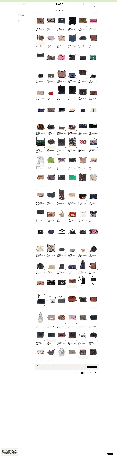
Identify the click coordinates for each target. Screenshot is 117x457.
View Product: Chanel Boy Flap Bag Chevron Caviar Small (83, 231)
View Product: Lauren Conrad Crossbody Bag (40, 319)
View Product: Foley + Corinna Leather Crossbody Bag (62, 337)
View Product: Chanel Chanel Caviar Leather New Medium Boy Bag (93, 196)
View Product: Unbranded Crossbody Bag (93, 22)
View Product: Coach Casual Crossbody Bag (51, 302)
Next (96, 372)
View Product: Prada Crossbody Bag (62, 92)
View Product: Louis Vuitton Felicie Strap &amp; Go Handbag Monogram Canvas (62, 126)
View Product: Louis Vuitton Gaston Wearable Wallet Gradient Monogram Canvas (72, 266)
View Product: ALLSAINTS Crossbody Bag (51, 354)
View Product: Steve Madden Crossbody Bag (62, 22)
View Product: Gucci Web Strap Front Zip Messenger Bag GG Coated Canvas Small (72, 57)
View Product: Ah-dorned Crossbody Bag (93, 179)
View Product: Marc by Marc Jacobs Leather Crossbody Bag (72, 40)
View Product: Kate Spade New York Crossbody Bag (51, 40)
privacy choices (13, 453)
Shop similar (38, 43)
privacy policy (5, 454)
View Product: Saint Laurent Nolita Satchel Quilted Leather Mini (40, 231)
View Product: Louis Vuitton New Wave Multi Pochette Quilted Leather (51, 126)
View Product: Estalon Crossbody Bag (83, 179)
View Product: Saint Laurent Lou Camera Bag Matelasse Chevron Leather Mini (62, 248)
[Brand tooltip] (20, 20)
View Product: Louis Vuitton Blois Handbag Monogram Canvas (40, 126)
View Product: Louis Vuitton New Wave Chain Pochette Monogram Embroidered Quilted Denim (72, 248)
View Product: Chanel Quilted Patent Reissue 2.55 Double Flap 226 (93, 126)
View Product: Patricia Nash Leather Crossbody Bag (40, 22)
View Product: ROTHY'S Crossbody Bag (51, 337)
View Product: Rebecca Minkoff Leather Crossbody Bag (40, 57)
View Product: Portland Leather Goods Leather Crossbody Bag (72, 302)
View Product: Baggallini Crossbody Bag (51, 196)
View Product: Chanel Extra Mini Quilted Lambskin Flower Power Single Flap (40, 284)
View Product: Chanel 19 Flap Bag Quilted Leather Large (51, 57)
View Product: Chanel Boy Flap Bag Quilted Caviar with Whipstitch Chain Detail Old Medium (40, 92)
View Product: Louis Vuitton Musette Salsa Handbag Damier (93, 266)
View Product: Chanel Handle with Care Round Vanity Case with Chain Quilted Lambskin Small (93, 248)
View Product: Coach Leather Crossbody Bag (40, 214)
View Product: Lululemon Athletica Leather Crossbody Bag (83, 284)
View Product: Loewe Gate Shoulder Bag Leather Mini (83, 248)
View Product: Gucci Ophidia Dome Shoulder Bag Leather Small (93, 109)
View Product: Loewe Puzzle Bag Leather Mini (62, 57)
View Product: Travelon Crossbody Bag (83, 319)
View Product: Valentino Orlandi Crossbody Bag (93, 337)
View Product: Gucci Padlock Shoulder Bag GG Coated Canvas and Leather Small (72, 214)
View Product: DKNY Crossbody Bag (62, 354)
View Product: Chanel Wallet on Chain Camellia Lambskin (83, 109)
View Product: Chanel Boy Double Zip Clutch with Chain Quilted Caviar (93, 74)
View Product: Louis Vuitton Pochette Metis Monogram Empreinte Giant (72, 74)
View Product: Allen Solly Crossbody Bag (83, 22)
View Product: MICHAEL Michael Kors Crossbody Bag (62, 40)
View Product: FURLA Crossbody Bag (51, 319)
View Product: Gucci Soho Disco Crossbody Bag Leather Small (51, 92)
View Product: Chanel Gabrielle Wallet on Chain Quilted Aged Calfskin (72, 109)
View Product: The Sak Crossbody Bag (93, 162)
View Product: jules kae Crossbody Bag (51, 22)
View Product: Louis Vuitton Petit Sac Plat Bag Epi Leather (62, 266)
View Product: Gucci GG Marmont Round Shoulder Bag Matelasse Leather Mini (40, 266)
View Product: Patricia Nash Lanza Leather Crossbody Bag (40, 144)
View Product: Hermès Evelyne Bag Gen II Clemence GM (62, 74)
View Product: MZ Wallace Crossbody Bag (83, 302)
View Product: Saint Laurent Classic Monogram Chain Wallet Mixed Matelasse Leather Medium (51, 266)
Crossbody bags (21, 15)
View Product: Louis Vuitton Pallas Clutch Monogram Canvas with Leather (93, 92)
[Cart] (98, 6)
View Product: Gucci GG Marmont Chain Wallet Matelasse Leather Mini (93, 57)
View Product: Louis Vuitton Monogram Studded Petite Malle (62, 284)
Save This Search (92, 366)
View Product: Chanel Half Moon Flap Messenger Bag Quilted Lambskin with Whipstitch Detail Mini (51, 231)
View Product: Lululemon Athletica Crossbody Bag (93, 319)
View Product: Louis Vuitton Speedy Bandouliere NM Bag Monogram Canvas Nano (72, 126)
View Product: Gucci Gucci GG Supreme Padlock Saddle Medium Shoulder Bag (83, 196)
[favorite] (44, 26)
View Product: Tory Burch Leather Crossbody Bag (51, 144)
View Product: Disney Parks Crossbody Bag (72, 144)
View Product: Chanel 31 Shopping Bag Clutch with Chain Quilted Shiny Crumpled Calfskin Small (62, 231)
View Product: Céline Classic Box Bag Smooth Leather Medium (83, 92)
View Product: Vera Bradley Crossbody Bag (62, 162)
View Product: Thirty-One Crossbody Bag (72, 22)
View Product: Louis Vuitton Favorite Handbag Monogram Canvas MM (51, 109)
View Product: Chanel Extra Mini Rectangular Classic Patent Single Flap (51, 284)
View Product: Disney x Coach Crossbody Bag (62, 319)
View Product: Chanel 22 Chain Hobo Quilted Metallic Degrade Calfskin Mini (83, 214)
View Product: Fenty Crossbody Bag (83, 337)
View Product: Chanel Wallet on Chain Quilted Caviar (83, 57)
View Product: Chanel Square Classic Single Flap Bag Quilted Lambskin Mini (40, 74)
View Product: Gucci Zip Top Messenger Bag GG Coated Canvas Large (51, 248)
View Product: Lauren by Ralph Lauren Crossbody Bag (93, 354)
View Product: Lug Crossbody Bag (83, 144)
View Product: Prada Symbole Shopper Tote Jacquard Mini (62, 214)
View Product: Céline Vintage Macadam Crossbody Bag (83, 74)
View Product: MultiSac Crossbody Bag (83, 162)
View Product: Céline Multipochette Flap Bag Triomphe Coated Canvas (51, 74)
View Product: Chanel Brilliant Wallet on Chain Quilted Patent (62, 109)
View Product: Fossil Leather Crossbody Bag (93, 40)
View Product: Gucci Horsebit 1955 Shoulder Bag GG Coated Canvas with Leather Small (51, 214)
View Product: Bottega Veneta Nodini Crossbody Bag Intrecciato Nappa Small (40, 248)
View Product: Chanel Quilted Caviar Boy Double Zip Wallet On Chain (83, 126)
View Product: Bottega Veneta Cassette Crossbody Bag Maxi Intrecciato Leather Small (40, 109)
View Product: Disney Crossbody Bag (40, 162)
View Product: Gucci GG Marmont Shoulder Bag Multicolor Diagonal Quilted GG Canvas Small (93, 231)
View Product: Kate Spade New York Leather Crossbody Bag (83, 40)
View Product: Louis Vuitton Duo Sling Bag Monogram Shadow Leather (83, 266)
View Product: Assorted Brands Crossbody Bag (40, 40)
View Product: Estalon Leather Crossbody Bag (62, 144)
